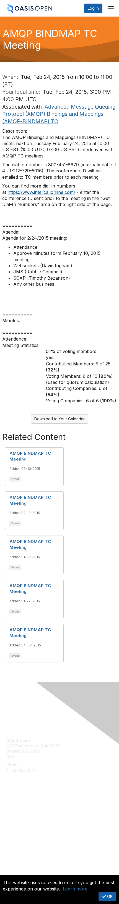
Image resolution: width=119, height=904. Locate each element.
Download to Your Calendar (59, 418)
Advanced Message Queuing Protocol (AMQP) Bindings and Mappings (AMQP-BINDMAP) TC (58, 114)
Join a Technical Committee (31, 822)
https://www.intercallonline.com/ (41, 192)
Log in (93, 8)
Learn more (75, 889)
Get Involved (18, 806)
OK (109, 896)
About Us (14, 872)
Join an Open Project (25, 814)
